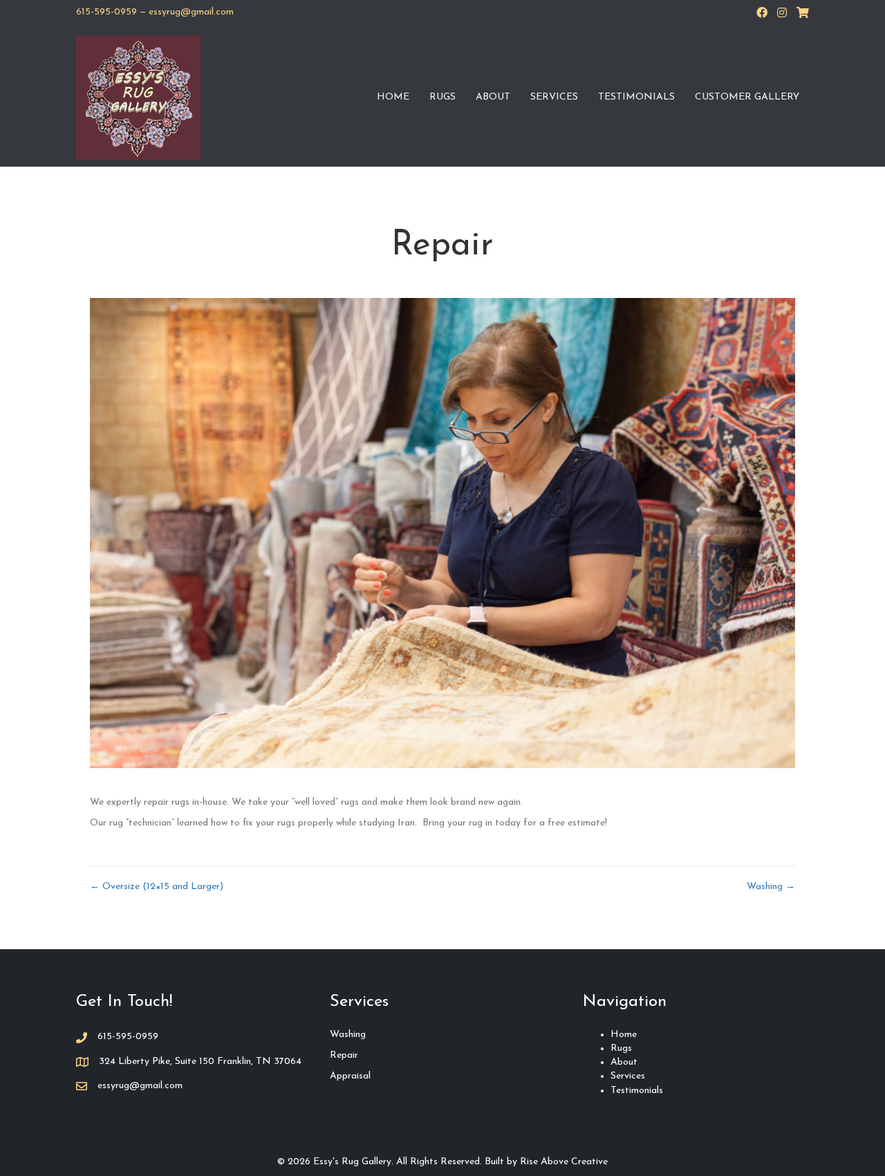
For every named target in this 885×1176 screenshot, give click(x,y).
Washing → (771, 886)
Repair (344, 1055)
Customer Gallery (747, 97)
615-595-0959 (106, 12)
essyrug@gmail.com (191, 12)
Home (393, 97)
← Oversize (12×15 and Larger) (156, 886)
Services (554, 97)
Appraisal (350, 1076)
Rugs (442, 97)
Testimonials (636, 97)
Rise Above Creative (564, 1162)
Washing (348, 1034)
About (493, 97)
